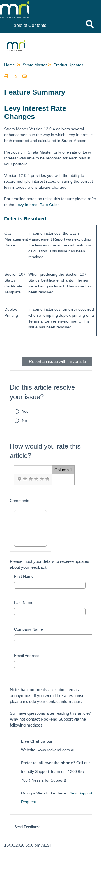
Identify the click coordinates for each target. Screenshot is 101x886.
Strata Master (35, 65)
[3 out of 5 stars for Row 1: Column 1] (36, 479)
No (24, 420)
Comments (19, 500)
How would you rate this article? (45, 451)
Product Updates (68, 65)
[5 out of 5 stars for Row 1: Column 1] (47, 479)
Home (9, 65)
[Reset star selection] (19, 479)
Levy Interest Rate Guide (37, 204)
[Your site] (40, 5)
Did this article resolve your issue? (42, 392)
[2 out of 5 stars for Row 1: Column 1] (30, 479)
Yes (25, 411)
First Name (24, 576)
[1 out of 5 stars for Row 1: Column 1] (25, 479)
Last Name (23, 602)
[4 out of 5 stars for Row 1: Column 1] (42, 479)
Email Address (26, 655)
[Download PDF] (15, 76)
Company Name (28, 629)
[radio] (19, 479)
